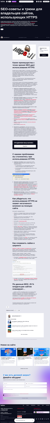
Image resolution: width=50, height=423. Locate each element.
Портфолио (33, 405)
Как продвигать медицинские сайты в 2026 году (20, 321)
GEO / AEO (19, 360)
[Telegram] (15, 310)
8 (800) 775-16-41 (20, 408)
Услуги (27, 405)
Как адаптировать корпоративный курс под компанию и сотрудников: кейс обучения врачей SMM (41, 358)
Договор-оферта (3, 419)
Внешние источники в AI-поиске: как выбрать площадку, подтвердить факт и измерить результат (25, 358)
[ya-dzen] (40, 419)
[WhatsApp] (19, 310)
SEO (20, 322)
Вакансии (2, 415)
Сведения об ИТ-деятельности (5, 416)
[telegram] (41, 1)
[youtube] (42, 419)
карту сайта (20, 226)
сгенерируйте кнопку (23, 257)
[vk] (38, 419)
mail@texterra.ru (37, 408)
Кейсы (39, 405)
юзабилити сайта (22, 124)
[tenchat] (48, 419)
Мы (23, 405)
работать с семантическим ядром (22, 118)
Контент (22, 322)
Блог (43, 405)
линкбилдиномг (24, 109)
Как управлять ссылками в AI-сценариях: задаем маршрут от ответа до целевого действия (8, 358)
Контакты (47, 405)
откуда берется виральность (28, 116)
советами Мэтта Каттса (17, 111)
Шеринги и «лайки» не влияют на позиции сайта (21, 248)
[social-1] (46, 419)
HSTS (26, 237)
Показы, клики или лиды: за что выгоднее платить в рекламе (22, 330)
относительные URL (23, 221)
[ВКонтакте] (17, 310)
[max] (39, 1)
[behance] (44, 419)
